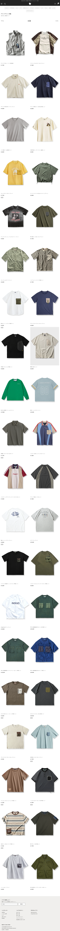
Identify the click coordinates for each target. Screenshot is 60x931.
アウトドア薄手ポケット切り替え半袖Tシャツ (37, 106)
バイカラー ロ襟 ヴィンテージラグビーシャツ (37, 453)
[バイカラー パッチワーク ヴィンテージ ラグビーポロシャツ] (15, 476)
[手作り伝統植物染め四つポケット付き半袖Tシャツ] (44, 606)
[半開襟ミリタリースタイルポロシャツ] (15, 433)
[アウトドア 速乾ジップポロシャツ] (44, 476)
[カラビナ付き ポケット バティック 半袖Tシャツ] (15, 693)
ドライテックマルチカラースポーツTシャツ (37, 63)
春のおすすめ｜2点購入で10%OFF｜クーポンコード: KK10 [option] (30, 0)
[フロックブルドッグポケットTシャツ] (15, 173)
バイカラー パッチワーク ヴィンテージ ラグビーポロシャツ (10, 497)
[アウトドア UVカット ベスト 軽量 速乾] (15, 42)
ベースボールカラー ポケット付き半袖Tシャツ (37, 800)
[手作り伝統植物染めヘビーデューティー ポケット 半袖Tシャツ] (15, 650)
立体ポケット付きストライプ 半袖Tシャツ (7, 844)
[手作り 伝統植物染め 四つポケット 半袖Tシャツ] (44, 650)
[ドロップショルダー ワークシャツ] (15, 259)
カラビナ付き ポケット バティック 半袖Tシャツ (8, 713)
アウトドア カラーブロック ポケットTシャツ (37, 323)
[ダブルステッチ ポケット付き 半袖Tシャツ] (44, 693)
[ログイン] (55, 4)
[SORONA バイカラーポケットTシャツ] (44, 736)
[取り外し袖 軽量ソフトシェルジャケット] (15, 389)
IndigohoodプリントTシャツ (6, 627)
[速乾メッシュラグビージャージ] (44, 389)
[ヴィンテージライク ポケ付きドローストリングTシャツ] (44, 173)
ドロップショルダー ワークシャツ (6, 280)
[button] (28, 21)
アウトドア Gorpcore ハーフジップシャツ (8, 106)
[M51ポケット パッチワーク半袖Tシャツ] (15, 303)
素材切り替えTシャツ (33, 366)
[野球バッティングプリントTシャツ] (15, 519)
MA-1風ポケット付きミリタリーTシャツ (36, 236)
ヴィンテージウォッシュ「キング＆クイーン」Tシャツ (10, 236)
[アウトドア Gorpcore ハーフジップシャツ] (15, 86)
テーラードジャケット (30, 10)
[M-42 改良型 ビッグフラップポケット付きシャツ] (44, 866)
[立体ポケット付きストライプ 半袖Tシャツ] (15, 823)
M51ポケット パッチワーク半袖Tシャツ (7, 323)
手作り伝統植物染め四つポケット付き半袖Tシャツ (38, 627)
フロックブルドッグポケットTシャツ (7, 193)
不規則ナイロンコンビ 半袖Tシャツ (6, 366)
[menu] (1, 3)
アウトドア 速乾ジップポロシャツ (35, 497)
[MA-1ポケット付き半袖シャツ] (44, 823)
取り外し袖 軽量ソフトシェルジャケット (7, 410)
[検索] (5, 4)
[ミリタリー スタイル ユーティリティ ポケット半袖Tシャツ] (44, 563)
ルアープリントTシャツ (34, 540)
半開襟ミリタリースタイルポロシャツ (7, 453)
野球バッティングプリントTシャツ (6, 540)
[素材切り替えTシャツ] (44, 346)
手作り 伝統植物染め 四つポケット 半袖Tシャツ (38, 670)
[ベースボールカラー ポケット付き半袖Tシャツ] (44, 780)
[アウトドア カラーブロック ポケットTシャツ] (44, 303)
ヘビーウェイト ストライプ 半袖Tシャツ (36, 280)
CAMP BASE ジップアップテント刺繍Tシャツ (37, 150)
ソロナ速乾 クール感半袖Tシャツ (6, 150)
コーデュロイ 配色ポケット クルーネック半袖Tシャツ (9, 583)
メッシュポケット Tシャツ (5, 887)
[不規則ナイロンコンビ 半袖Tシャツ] (15, 346)
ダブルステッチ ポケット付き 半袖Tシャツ (37, 713)
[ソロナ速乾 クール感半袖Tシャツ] (15, 129)
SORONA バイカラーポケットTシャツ (36, 757)
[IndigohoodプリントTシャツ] (15, 606)
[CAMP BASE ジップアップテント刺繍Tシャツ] (44, 129)
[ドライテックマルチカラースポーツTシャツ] (44, 42)
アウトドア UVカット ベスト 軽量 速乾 (7, 63)
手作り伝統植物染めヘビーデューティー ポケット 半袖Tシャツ (11, 670)
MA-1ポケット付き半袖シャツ (35, 844)
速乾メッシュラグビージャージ (35, 410)
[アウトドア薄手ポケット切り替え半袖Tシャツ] (44, 86)
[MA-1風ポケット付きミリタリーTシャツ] (44, 216)
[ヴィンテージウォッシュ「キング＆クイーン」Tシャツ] (15, 216)
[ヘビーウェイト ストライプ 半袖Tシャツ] (44, 259)
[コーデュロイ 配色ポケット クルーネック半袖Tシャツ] (15, 563)
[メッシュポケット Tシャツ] (15, 866)
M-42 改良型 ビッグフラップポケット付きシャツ (38, 887)
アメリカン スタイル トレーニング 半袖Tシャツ (8, 800)
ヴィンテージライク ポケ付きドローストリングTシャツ (39, 193)
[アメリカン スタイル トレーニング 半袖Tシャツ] (15, 780)
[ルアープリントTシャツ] (44, 519)
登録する (21, 904)
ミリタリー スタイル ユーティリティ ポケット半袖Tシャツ (39, 583)
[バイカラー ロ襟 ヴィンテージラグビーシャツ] (44, 433)
